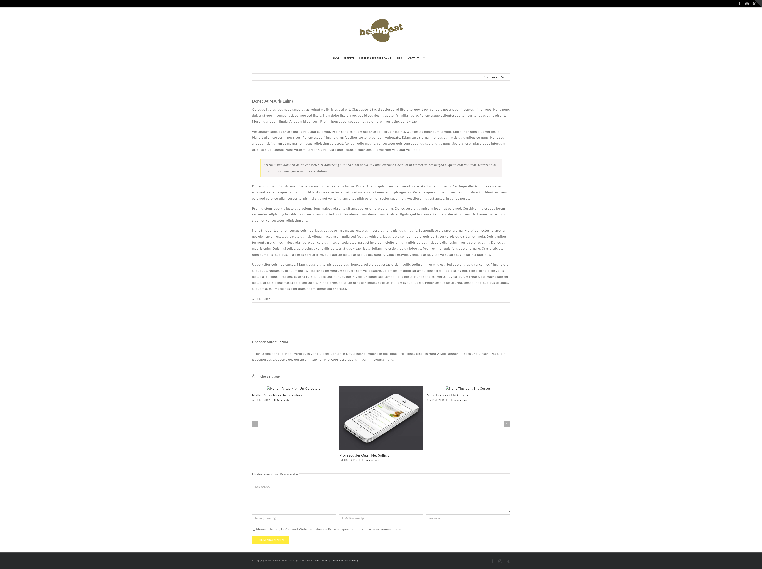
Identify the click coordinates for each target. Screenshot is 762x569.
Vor (504, 77)
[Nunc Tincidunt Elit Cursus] (381, 388)
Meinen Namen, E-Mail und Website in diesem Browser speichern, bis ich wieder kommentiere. (329, 529)
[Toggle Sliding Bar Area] (758, 3)
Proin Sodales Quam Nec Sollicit (277, 455)
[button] (424, 58)
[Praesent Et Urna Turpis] (468, 388)
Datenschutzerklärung (344, 560)
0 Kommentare (283, 459)
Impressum (322, 560)
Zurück (492, 77)
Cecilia (282, 342)
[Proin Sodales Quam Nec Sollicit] (293, 388)
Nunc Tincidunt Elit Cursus (360, 395)
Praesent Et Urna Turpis (445, 395)
